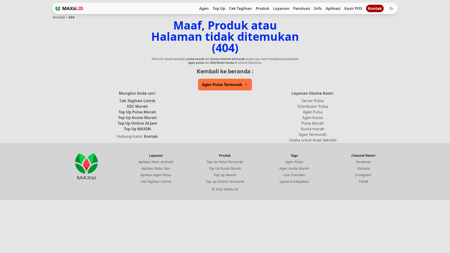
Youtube (363, 168)
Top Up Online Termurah (225, 181)
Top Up (219, 8)
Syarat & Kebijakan (294, 181)
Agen (204, 8)
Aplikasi (333, 8)
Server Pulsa (313, 100)
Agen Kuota (312, 117)
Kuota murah (312, 128)
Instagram (363, 175)
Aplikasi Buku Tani (156, 168)
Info (318, 8)
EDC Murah (137, 106)
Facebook (363, 162)
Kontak (375, 8)
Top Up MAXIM (137, 128)
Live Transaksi (294, 175)
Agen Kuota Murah (294, 168)
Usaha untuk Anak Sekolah (313, 140)
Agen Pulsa (312, 112)
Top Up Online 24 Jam (137, 123)
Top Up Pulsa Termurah (224, 162)
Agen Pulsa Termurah (222, 84)
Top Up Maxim (225, 175)
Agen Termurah (312, 134)
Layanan (281, 8)
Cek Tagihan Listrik (137, 100)
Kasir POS (353, 8)
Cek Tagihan (240, 8)
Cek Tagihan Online (155, 181)
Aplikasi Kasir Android (156, 162)
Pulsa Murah (312, 123)
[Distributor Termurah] (57, 8)
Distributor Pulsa (313, 106)
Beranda (58, 17)
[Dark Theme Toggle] (391, 8)
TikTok (363, 181)
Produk (262, 8)
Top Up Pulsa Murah (137, 112)
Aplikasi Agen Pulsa (155, 175)
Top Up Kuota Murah (137, 117)
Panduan (301, 8)
